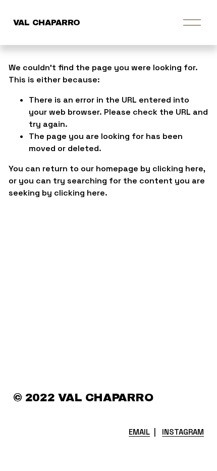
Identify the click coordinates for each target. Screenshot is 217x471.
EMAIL (139, 432)
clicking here (177, 168)
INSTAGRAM (183, 432)
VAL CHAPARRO (46, 22)
